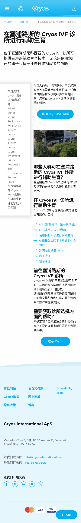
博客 (31, 405)
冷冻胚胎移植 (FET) (51, 250)
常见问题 (10, 389)
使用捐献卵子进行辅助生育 (56, 235)
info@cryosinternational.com (44, 457)
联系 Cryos (55, 341)
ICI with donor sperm (12, 147)
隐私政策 (10, 405)
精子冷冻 (44, 261)
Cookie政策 (11, 397)
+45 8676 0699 (35, 463)
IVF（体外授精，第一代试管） (58, 224)
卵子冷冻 (44, 256)
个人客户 (8, 22)
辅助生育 (24, 22)
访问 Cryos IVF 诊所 (55, 114)
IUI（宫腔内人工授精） (53, 230)
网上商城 (34, 397)
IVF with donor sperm (12, 113)
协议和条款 (35, 389)
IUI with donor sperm (12, 134)
